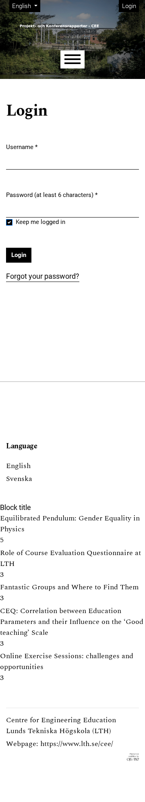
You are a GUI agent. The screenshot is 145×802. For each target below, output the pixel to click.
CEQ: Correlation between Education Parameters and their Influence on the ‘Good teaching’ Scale (71, 621)
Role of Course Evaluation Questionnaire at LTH (70, 558)
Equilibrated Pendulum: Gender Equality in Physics (70, 524)
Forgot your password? (42, 276)
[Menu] (72, 59)
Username (21, 147)
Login (129, 6)
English (18, 465)
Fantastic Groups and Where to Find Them (69, 587)
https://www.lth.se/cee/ (76, 743)
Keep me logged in (40, 222)
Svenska (19, 478)
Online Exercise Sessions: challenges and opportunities (66, 661)
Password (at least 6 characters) (51, 195)
